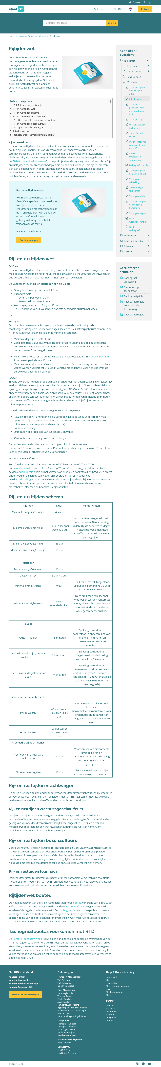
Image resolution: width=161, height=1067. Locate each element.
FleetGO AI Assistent (66, 1053)
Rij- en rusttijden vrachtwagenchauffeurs (36, 120)
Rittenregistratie (65, 993)
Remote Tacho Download (27, 938)
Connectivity (63, 1046)
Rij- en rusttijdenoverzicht (138, 220)
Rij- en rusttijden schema (26, 112)
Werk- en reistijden (66, 1032)
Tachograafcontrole (138, 165)
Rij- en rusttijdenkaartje (30, 105)
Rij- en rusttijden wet (24, 108)
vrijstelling (25, 479)
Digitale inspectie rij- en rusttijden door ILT (137, 145)
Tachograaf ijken (137, 119)
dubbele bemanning (100, 356)
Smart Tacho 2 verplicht (136, 135)
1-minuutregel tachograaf (136, 189)
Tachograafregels (137, 213)
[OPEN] (134, 9)
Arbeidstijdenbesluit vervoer (30, 161)
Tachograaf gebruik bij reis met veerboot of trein (137, 109)
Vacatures (111, 1008)
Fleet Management (66, 990)
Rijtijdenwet (135, 99)
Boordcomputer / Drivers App (71, 1011)
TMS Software (63, 980)
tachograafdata (75, 906)
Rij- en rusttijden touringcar (30, 127)
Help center (111, 983)
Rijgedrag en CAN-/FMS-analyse (72, 1008)
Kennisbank (21, 36)
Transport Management (69, 976)
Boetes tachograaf (134, 229)
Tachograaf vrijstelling (134, 181)
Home (11, 36)
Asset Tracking (64, 1002)
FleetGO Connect (65, 1050)
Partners (110, 1014)
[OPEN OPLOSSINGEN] (109, 9)
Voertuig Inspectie (66, 1030)
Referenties (111, 1011)
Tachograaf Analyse (66, 1027)
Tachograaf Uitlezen (66, 1024)
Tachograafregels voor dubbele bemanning (137, 204)
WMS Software (64, 1043)
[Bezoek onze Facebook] (143, 1063)
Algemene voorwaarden (117, 986)
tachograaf (66, 910)
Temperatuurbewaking (68, 1005)
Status (109, 995)
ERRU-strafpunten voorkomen (135, 156)
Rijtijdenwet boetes (23, 131)
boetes (77, 902)
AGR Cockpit (63, 1013)
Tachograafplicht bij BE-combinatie (137, 172)
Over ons (110, 1005)
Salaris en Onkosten (66, 1035)
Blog (108, 980)
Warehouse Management (70, 1039)
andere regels (25, 472)
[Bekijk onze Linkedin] (137, 1063)
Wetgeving (43, 36)
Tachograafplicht (137, 196)
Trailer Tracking (64, 999)
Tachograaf (32, 36)
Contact (109, 1020)
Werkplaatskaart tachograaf (137, 126)
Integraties (111, 1017)
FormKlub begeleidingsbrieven (71, 1016)
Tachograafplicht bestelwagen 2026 (137, 90)
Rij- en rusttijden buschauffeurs (30, 123)
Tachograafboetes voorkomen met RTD (34, 134)
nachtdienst (23, 468)
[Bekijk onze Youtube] (149, 1063)
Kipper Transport (65, 986)
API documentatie (114, 992)
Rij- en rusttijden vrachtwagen (29, 116)
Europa (52, 65)
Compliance (63, 1020)
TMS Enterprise (64, 983)
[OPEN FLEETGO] (124, 9)
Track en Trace (64, 996)
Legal (108, 989)
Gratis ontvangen (29, 240)
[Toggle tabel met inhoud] (107, 101)
